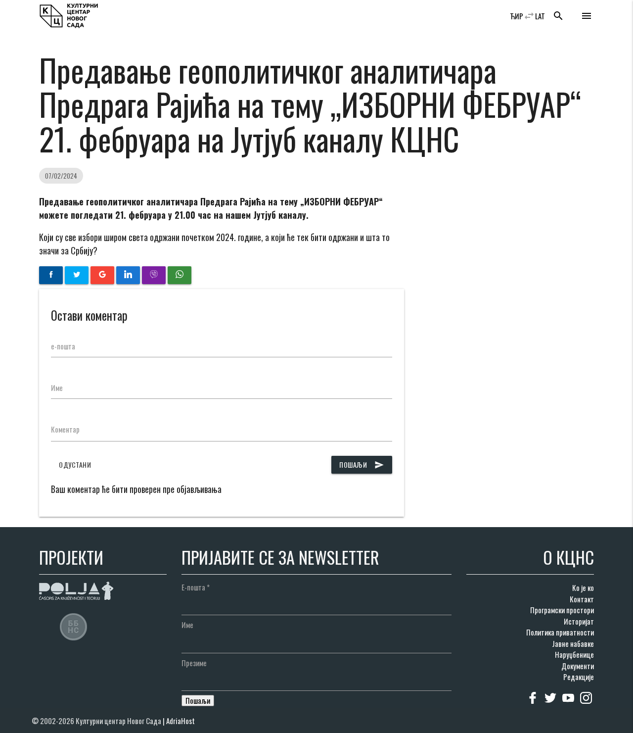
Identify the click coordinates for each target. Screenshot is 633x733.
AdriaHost (180, 720)
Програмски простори (562, 609)
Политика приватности (560, 632)
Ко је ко (583, 587)
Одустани (75, 464)
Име (57, 387)
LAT (540, 15)
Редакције (578, 676)
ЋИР (516, 15)
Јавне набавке (573, 643)
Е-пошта (195, 587)
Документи (577, 665)
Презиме (194, 662)
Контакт (582, 598)
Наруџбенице (574, 654)
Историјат (579, 621)
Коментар (65, 429)
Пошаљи (361, 464)
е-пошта (63, 346)
